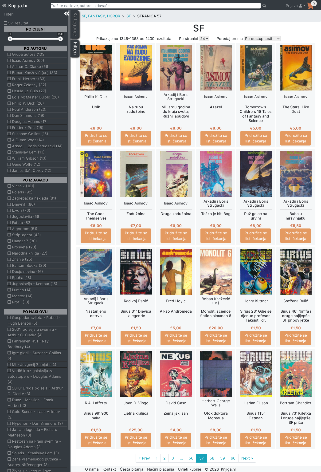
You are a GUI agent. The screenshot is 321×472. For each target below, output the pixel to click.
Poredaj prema (230, 38)
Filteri (9, 14)
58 (212, 458)
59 (222, 458)
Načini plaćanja (160, 469)
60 (233, 458)
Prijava (292, 5)
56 (191, 458)
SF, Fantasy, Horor (101, 16)
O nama (92, 469)
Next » (247, 458)
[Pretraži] (271, 6)
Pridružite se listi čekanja (96, 138)
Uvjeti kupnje (189, 469)
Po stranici (188, 38)
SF (128, 16)
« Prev (144, 458)
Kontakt (109, 469)
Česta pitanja (131, 469)
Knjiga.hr (18, 5)
